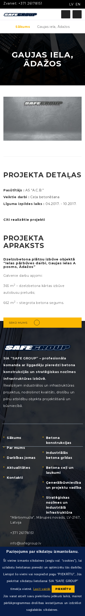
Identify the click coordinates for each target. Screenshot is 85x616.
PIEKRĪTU (63, 589)
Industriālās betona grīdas (59, 455)
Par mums (16, 448)
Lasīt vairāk (42, 589)
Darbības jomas (21, 458)
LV (71, 4)
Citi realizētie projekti (24, 220)
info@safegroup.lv (25, 543)
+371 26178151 (30, 3)
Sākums (22, 27)
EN (78, 4)
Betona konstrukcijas (58, 440)
